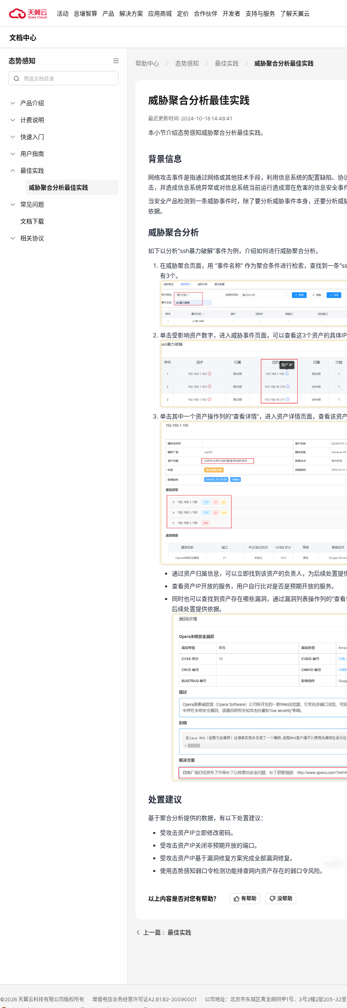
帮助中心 (148, 63)
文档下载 (32, 221)
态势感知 (187, 63)
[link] (148, 63)
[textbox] (68, 79)
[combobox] (63, 78)
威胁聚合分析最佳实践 (58, 187)
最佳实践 (226, 63)
